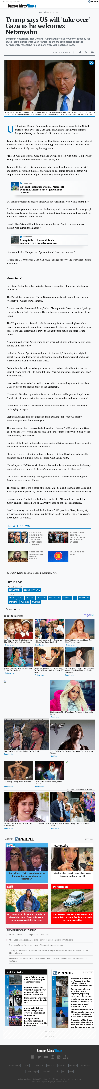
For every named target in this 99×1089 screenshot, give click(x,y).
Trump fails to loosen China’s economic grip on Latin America (38, 241)
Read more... (28, 183)
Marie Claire (38, 1065)
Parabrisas (85, 1065)
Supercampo (32, 1071)
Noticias (50, 1065)
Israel (20, 598)
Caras (26, 1065)
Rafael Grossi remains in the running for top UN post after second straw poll (36, 538)
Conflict (67, 598)
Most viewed (14, 971)
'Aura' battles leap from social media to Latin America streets (78, 537)
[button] (91, 63)
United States (54, 598)
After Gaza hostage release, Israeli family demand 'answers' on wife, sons (41, 939)
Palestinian (41, 598)
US (75, 598)
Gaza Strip (13, 602)
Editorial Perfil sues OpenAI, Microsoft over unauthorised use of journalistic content (42, 189)
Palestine (30, 598)
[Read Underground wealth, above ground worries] (18, 552)
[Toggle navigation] (4, 5)
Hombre (73, 1065)
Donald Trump (14, 590)
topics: (11, 594)
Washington (84, 598)
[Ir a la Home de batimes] (49, 1050)
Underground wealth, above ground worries (36, 555)
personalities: (15, 587)
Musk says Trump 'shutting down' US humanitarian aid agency (36, 945)
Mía (71, 1071)
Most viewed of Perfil (73, 973)
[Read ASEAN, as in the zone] (58, 552)
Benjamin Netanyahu (32, 590)
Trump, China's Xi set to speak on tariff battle (29, 934)
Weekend (46, 1071)
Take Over (25, 602)
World (11, 598)
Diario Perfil (14, 1065)
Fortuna (61, 1065)
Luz (63, 1071)
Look (56, 1071)
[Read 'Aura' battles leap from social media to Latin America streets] (58, 533)
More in (9, 839)
